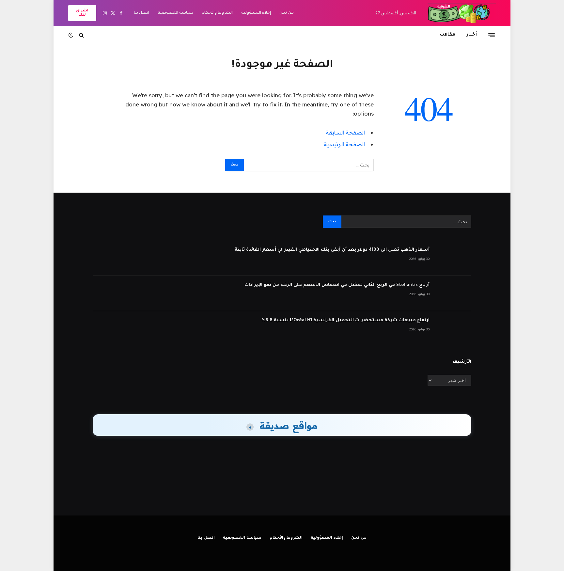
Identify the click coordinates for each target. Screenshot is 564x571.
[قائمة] (491, 34)
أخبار (471, 34)
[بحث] (81, 35)
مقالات (447, 34)
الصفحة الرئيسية (344, 144)
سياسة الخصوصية (175, 13)
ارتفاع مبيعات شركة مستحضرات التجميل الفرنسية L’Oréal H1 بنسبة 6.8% (345, 320)
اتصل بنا (141, 13)
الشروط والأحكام (217, 13)
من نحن (286, 13)
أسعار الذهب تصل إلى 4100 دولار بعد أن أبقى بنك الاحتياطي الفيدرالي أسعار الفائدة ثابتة (332, 249)
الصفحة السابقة (345, 132)
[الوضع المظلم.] (71, 35)
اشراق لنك (82, 13)
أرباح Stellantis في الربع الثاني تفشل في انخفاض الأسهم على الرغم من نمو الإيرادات (337, 285)
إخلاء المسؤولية (256, 13)
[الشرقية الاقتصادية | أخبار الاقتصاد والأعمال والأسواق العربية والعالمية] (462, 13)
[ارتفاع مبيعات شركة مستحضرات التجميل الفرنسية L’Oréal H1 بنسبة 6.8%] (453, 328)
